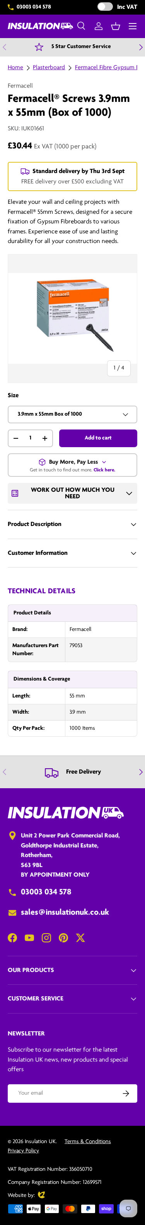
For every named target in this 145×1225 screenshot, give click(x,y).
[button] (115, 26)
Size (13, 395)
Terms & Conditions (88, 1142)
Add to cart (98, 438)
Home (15, 68)
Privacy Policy (23, 1151)
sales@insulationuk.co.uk (65, 912)
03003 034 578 (34, 7)
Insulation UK (40, 1142)
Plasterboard (49, 68)
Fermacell (20, 86)
